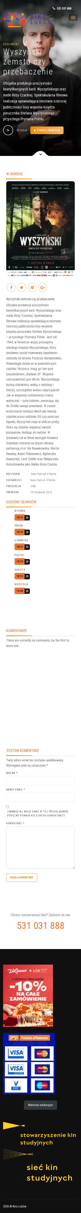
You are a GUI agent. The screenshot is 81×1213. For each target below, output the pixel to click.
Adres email (15, 789)
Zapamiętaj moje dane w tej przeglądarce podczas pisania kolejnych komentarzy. (38, 813)
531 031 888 (63, 8)
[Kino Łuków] (25, 19)
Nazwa (12, 773)
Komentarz (15, 823)
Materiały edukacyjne (40, 1105)
